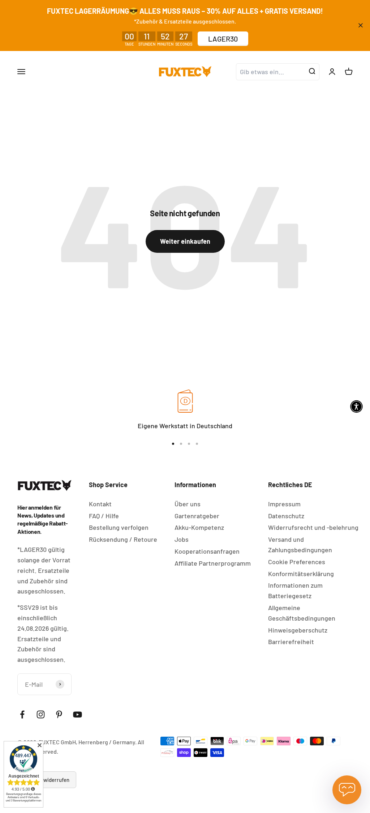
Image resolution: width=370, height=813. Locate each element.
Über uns (188, 504)
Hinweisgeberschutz (297, 630)
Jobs (182, 539)
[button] (356, 406)
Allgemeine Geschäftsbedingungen (301, 613)
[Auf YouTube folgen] (77, 714)
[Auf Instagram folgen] (41, 714)
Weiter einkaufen (185, 241)
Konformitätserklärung (301, 574)
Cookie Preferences (296, 562)
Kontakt (100, 504)
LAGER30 (223, 38)
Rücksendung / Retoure (123, 539)
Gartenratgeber (197, 516)
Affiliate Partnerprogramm (213, 563)
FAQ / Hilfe (104, 516)
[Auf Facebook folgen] (22, 714)
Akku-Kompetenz (199, 527)
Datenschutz (286, 516)
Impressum (284, 504)
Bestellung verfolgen (119, 527)
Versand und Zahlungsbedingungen (300, 544)
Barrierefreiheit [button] (291, 642)
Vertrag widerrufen (46, 779)
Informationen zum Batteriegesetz (295, 590)
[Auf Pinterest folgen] (59, 714)
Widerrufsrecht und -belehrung (313, 527)
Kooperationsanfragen (207, 551)
